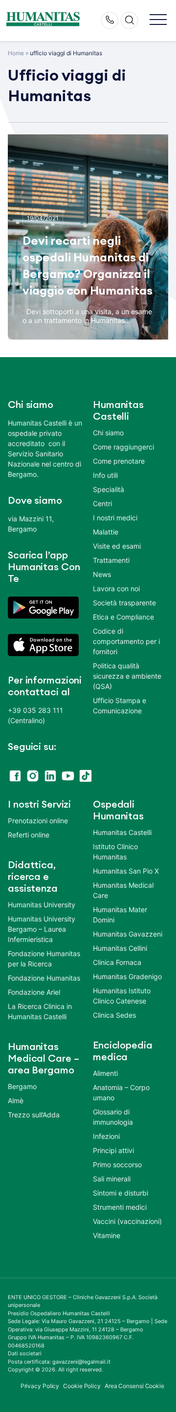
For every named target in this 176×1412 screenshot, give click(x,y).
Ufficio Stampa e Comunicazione (119, 705)
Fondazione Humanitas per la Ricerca (44, 958)
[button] (158, 20)
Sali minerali (112, 1179)
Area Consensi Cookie (134, 1386)
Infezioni (106, 1136)
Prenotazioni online (38, 820)
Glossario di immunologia (113, 1117)
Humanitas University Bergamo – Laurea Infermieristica (41, 929)
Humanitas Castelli (122, 832)
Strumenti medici (120, 1207)
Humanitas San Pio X (126, 871)
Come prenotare (119, 461)
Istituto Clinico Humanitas (115, 851)
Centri (102, 503)
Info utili (105, 475)
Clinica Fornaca (117, 962)
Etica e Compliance (123, 617)
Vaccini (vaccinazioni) (127, 1221)
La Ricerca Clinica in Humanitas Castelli (40, 1011)
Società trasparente (124, 603)
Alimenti (105, 1073)
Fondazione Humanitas (44, 978)
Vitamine (106, 1235)
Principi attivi (113, 1150)
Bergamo (22, 1086)
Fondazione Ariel (34, 992)
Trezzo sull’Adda (34, 1115)
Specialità (108, 489)
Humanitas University (41, 904)
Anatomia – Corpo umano (121, 1092)
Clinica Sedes (114, 1015)
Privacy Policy (40, 1386)
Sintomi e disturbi (120, 1193)
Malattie (105, 532)
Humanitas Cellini (120, 948)
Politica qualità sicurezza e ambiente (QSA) (127, 676)
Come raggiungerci (123, 447)
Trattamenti (111, 560)
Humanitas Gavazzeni (127, 934)
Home (16, 53)
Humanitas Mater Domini (120, 914)
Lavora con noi (116, 588)
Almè (15, 1100)
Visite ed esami (117, 546)
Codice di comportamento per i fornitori (126, 641)
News (102, 574)
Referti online (28, 835)
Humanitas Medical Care (123, 890)
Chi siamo (108, 432)
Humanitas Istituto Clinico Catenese (122, 995)
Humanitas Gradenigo (127, 976)
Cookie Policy (82, 1386)
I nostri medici (115, 517)
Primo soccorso (117, 1164)
